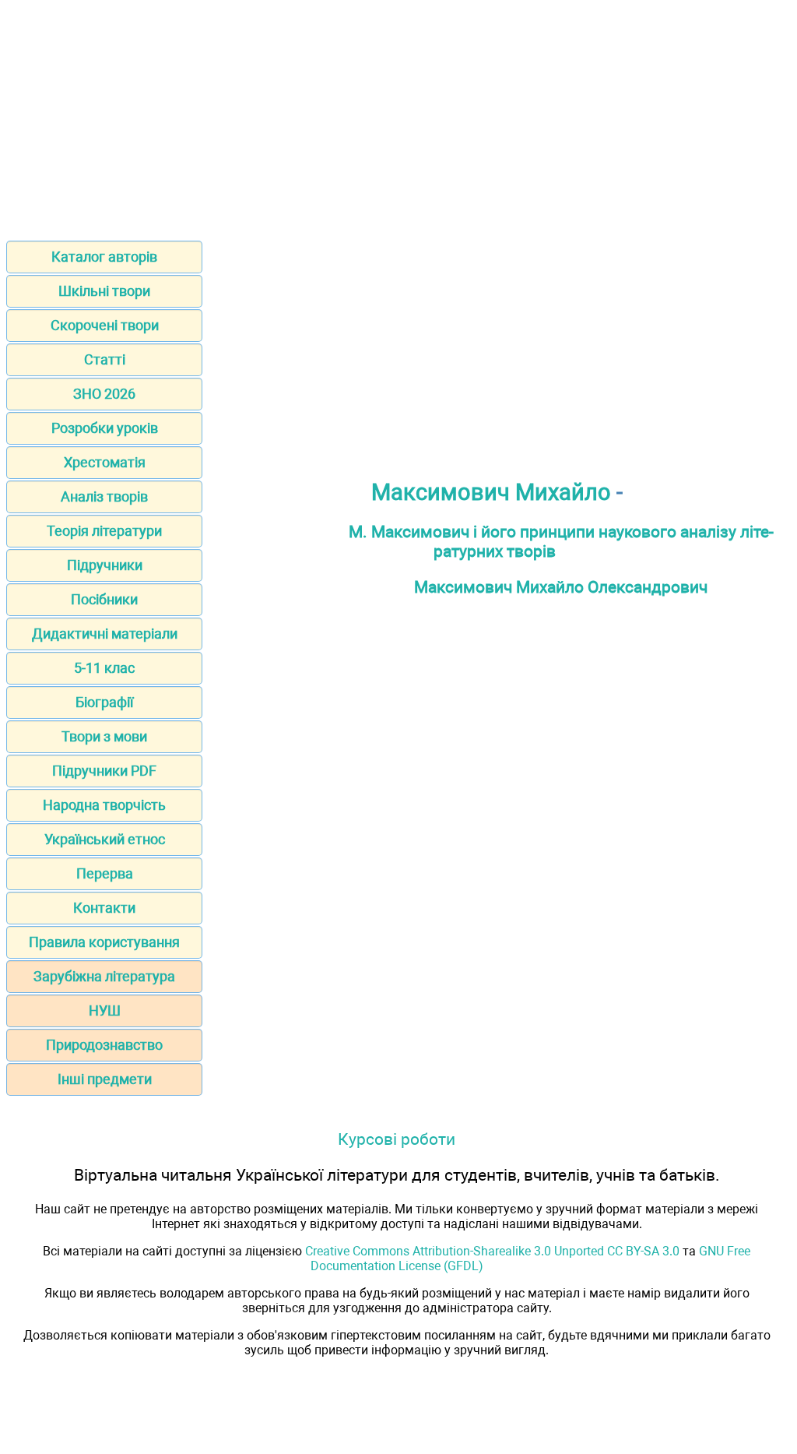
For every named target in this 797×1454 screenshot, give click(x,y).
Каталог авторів (104, 256)
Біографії (104, 702)
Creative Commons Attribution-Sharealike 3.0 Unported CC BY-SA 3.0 (492, 1251)
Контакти (104, 908)
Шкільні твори (104, 291)
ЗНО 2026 (104, 394)
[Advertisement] (398, 115)
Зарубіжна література (104, 976)
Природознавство (104, 1045)
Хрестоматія (105, 462)
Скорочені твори (105, 325)
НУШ (105, 1010)
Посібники (104, 599)
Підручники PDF (104, 770)
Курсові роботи (396, 1139)
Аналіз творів (104, 496)
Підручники (104, 565)
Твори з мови (104, 736)
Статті (104, 359)
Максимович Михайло (491, 492)
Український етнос (104, 839)
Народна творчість (104, 805)
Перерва (104, 873)
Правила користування (104, 942)
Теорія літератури (104, 531)
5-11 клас (104, 668)
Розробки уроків (104, 428)
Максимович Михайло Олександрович (560, 587)
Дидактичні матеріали (104, 633)
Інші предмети (105, 1079)
